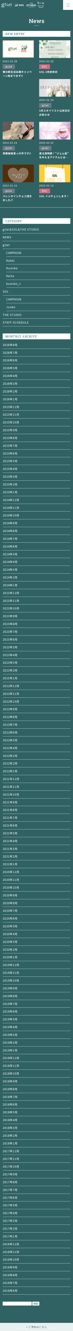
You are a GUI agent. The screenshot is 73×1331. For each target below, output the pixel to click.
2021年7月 (10, 817)
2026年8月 (10, 345)
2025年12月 (11, 407)
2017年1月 (10, 1236)
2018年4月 (10, 1120)
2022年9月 (10, 709)
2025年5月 (10, 461)
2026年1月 (10, 399)
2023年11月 (11, 600)
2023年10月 (11, 608)
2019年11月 (11, 972)
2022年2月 (10, 763)
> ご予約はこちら (36, 1327)
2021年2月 (10, 856)
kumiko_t (13, 283)
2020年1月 (10, 957)
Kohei (10, 260)
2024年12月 (11, 500)
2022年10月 (11, 701)
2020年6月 (10, 918)
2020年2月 (10, 949)
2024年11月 (11, 507)
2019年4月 (10, 1027)
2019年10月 (11, 980)
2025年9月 (10, 430)
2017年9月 (10, 1174)
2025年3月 (10, 476)
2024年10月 (11, 515)
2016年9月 (10, 1267)
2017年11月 (11, 1158)
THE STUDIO (12, 315)
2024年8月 (10, 531)
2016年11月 (11, 1252)
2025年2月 (10, 484)
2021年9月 (10, 802)
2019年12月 (11, 965)
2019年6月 (10, 1011)
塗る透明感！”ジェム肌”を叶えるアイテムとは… (54, 155)
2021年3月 (10, 849)
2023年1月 (10, 678)
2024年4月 (10, 562)
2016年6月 (10, 1290)
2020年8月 (10, 903)
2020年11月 (11, 879)
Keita (10, 276)
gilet (6, 245)
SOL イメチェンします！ (54, 196)
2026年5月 (10, 368)
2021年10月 (11, 794)
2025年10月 (11, 422)
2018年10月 (11, 1073)
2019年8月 (10, 996)
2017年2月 (10, 1228)
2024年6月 (10, 546)
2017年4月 (10, 1213)
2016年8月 (10, 1275)
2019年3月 (10, 1035)
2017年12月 (11, 1151)
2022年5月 (10, 740)
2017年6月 (10, 1197)
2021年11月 (11, 786)
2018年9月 (10, 1081)
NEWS (7, 237)
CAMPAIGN (13, 253)
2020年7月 (10, 910)
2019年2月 (10, 1042)
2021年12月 (11, 779)
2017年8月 (10, 1182)
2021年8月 (10, 810)
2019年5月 (10, 1019)
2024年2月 (10, 577)
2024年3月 (10, 569)
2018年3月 (10, 1128)
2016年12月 (11, 1244)
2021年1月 (10, 864)
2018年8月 (10, 1089)
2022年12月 (11, 686)
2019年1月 (10, 1050)
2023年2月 (10, 670)
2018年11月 (11, 1065)
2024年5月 (10, 554)
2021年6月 (10, 825)
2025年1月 (10, 492)
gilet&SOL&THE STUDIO (21, 229)
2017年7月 (10, 1190)
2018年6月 (10, 1104)
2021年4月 (10, 841)
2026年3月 (10, 383)
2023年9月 (10, 616)
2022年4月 (10, 748)
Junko (10, 307)
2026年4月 (10, 376)
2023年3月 (10, 662)
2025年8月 (10, 438)
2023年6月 (10, 639)
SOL (6, 291)
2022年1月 (10, 771)
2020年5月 (10, 926)
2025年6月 (10, 453)
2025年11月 (11, 414)
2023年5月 (10, 647)
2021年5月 (10, 833)
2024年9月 (10, 523)
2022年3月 (10, 756)
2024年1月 (10, 585)
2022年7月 (10, 724)
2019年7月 (10, 1004)
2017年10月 (11, 1166)
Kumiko (12, 268)
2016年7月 (10, 1283)
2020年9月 (10, 895)
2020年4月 (10, 934)
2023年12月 (11, 593)
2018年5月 (10, 1112)
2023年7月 (10, 631)
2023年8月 (10, 624)
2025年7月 (10, 445)
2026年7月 (10, 352)
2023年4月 (10, 655)
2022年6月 (10, 732)
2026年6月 (10, 360)
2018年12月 (11, 1058)
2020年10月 (11, 887)
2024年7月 (10, 538)
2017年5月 (10, 1205)
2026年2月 (10, 391)
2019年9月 (10, 988)
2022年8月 (10, 717)
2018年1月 (10, 1143)
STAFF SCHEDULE (16, 322)
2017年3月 (10, 1221)
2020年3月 (10, 942)
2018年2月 (10, 1135)
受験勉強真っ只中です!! (17, 153)
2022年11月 (11, 693)
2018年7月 (10, 1097)
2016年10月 (11, 1259)
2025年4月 (10, 469)
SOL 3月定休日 (48, 72)
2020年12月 (11, 872)
